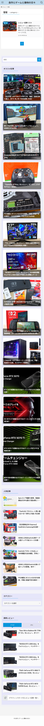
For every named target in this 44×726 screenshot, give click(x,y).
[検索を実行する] (39, 60)
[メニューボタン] (2, 2)
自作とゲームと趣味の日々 (22, 2)
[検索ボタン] (41, 2)
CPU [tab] (31, 625)
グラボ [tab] (12, 625)
